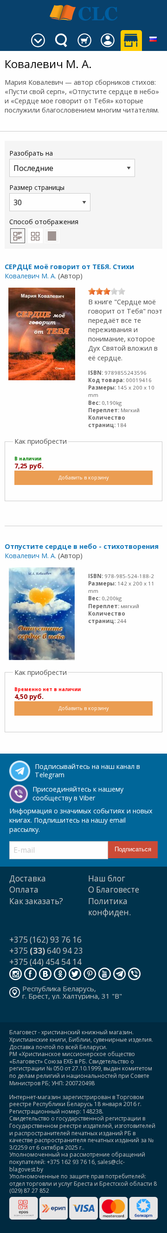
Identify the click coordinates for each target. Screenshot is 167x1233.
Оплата (24, 889)
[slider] (106, 291)
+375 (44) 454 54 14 (45, 961)
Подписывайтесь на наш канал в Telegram (87, 771)
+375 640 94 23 (46, 950)
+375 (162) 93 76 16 (45, 939)
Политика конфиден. (109, 907)
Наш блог (106, 878)
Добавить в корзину (83, 477)
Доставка (27, 878)
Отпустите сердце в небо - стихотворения (82, 546)
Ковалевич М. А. (30, 275)
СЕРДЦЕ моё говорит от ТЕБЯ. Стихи (69, 266)
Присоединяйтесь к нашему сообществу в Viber (77, 793)
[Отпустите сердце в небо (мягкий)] (42, 612)
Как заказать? (36, 901)
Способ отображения (43, 221)
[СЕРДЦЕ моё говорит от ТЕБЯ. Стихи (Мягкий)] (41, 333)
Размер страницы (36, 187)
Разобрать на (31, 153)
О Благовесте (113, 889)
